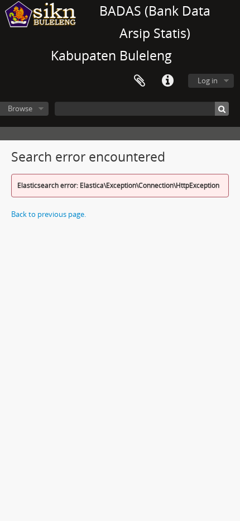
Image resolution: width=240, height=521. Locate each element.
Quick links (167, 81)
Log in (208, 80)
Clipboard (139, 81)
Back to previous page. (48, 214)
